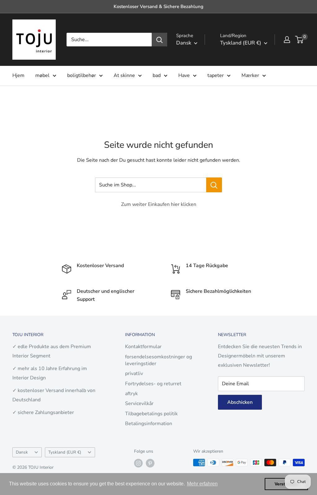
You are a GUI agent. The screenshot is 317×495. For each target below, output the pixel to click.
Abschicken (240, 402)
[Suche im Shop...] (214, 184)
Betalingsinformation (148, 423)
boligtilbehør (81, 75)
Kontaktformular (143, 346)
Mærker (250, 75)
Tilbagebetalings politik (151, 413)
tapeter (215, 75)
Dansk (22, 452)
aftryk (131, 393)
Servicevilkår (139, 403)
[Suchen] (159, 39)
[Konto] (287, 39)
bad (157, 75)
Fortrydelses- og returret (153, 383)
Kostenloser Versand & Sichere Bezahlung (158, 6)
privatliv (134, 373)
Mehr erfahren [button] (202, 483)
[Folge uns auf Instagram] (138, 463)
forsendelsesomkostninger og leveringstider (158, 360)
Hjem (18, 75)
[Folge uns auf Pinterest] (150, 463)
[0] (299, 39)
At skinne (124, 75)
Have (184, 75)
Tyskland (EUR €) (64, 452)
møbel (42, 75)
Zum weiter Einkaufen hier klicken (158, 204)
